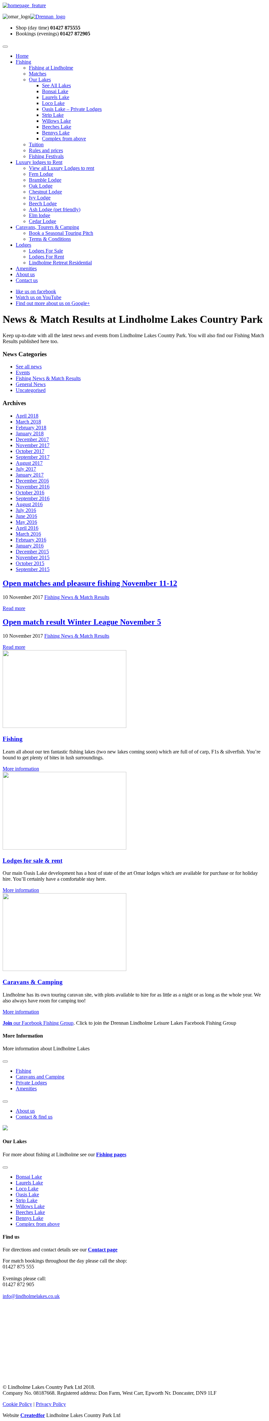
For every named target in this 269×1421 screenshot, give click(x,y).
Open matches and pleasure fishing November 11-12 (90, 583)
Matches (37, 73)
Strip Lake (53, 115)
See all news (29, 366)
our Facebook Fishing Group (38, 1023)
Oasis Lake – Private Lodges (72, 109)
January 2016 (30, 545)
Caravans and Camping (40, 1077)
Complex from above (64, 138)
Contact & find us (34, 1117)
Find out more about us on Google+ (53, 303)
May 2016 (26, 522)
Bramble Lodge (45, 180)
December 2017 (32, 439)
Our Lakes (40, 79)
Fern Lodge (41, 174)
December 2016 (32, 481)
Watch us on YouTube (38, 297)
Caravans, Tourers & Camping (47, 227)
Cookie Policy (17, 1404)
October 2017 (30, 451)
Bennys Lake (56, 132)
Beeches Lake (56, 127)
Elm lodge (39, 215)
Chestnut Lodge (45, 192)
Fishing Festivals (46, 156)
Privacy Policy (51, 1404)
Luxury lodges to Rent (39, 162)
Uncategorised (31, 390)
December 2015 (32, 551)
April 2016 (27, 528)
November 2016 (33, 486)
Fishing (23, 62)
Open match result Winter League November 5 (82, 622)
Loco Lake (53, 103)
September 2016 (33, 498)
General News (31, 384)
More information (21, 769)
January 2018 (30, 433)
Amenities (26, 268)
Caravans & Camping (33, 981)
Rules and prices (46, 150)
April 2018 (27, 416)
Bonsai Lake (55, 91)
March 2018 (28, 421)
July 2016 (26, 510)
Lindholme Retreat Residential (60, 262)
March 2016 (28, 534)
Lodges (23, 245)
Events (23, 372)
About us (25, 274)
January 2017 (30, 475)
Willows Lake (56, 121)
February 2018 (31, 427)
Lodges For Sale (46, 251)
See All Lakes (56, 85)
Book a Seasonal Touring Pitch (61, 233)
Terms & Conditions (50, 239)
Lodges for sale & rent (32, 860)
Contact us (27, 280)
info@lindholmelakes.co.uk (31, 1296)
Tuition (36, 144)
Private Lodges (31, 1082)
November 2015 (33, 557)
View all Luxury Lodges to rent (61, 168)
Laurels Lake (55, 97)
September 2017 (33, 457)
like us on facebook (36, 291)
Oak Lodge (40, 186)
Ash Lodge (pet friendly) (54, 209)
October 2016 (30, 492)
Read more (14, 608)
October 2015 (30, 563)
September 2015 (33, 569)
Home (22, 56)
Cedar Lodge (42, 221)
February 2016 (31, 540)
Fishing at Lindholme (51, 68)
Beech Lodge (43, 203)
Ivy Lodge (40, 197)
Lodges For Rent (46, 256)
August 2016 (29, 504)
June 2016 (26, 516)
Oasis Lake (27, 1194)
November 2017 (33, 445)
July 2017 (26, 469)
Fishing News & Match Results (48, 378)
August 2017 (29, 463)
